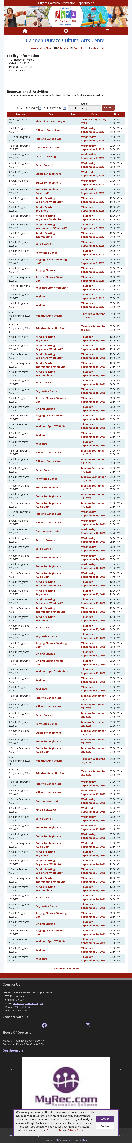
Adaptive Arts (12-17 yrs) (51, 328)
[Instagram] (88, 1025)
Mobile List (97, 48)
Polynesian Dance (46, 252)
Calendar (62, 48)
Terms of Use (54, 1130)
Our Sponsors (13, 1050)
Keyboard (41, 296)
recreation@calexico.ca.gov (28, 1003)
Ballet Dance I (44, 243)
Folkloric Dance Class (49, 130)
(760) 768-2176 (22, 1007)
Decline (105, 1126)
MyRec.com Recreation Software (72, 1139)
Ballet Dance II (44, 165)
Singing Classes (45, 270)
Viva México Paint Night (50, 121)
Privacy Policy (75, 1130)
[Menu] (107, 31)
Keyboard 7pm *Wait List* (52, 287)
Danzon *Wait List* (47, 147)
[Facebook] (44, 1025)
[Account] (66, 31)
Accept (105, 1119)
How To (119, 1135)
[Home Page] (25, 31)
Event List (79, 48)
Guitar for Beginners (48, 173)
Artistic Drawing (46, 156)
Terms (12, 1135)
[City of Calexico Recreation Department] (66, 16)
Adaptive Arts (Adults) (49, 315)
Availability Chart (41, 48)
